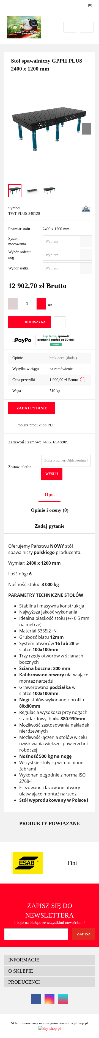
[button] (49, 960)
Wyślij (51, 474)
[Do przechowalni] (59, 322)
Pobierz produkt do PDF (35, 425)
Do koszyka (34, 322)
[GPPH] (86, 209)
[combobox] (67, 241)
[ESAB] (27, 863)
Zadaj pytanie (31, 408)
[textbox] (62, 241)
